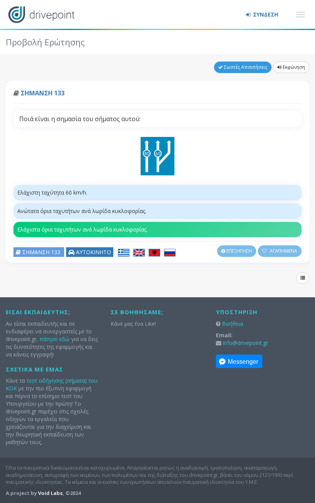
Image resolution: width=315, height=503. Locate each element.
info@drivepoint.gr (245, 342)
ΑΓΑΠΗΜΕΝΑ (283, 251)
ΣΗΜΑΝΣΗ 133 (43, 93)
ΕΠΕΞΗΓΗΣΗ (238, 251)
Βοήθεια (232, 323)
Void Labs (50, 493)
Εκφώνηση (293, 67)
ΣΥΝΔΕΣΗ (265, 14)
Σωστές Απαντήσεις (245, 67)
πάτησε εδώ (55, 339)
